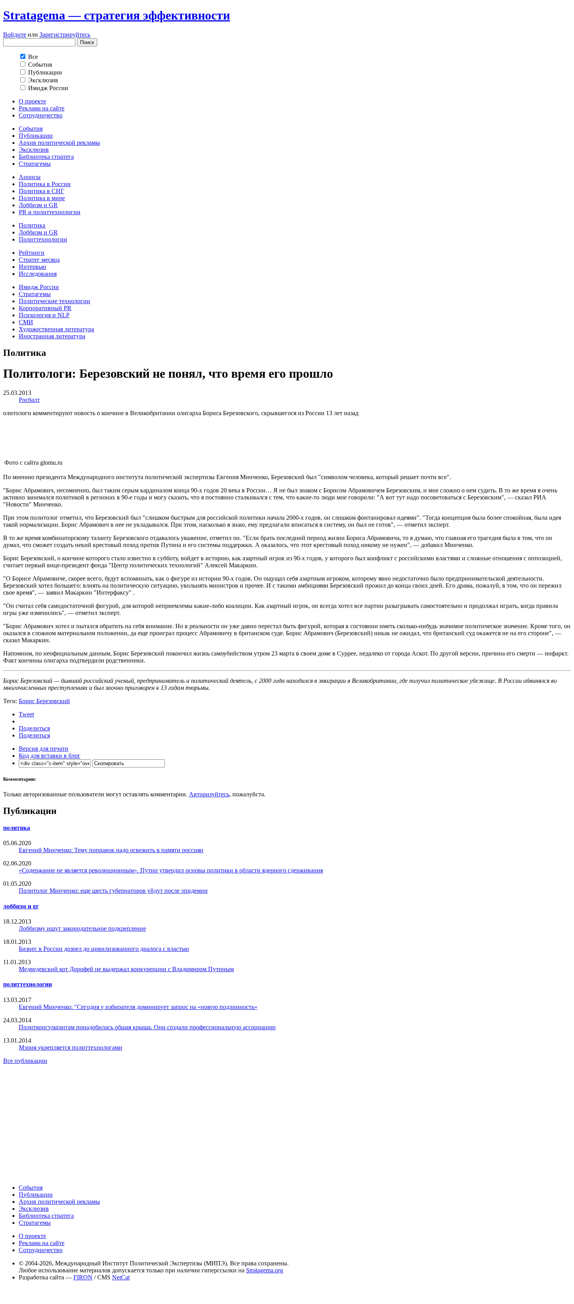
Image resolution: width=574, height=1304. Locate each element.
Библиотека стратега (46, 156)
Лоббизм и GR (38, 205)
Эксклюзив (34, 149)
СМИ (26, 322)
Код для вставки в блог (49, 755)
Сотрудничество (40, 115)
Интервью (32, 266)
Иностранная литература (52, 336)
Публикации (36, 135)
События (31, 128)
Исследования (38, 273)
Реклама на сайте (41, 108)
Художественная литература (56, 329)
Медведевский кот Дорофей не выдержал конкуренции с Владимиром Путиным (126, 969)
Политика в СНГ (41, 191)
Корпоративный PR (45, 308)
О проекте (32, 101)
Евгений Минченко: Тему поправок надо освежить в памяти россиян (111, 850)
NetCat (121, 1277)
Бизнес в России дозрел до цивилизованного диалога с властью (104, 948)
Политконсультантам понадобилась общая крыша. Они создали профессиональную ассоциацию (147, 1027)
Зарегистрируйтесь (64, 34)
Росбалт (29, 399)
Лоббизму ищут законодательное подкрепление (82, 928)
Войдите (14, 34)
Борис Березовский (44, 701)
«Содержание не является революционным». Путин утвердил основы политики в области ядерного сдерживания (171, 870)
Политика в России (45, 184)
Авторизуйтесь (209, 794)
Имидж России (39, 287)
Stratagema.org (264, 1270)
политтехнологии (27, 984)
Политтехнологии (43, 239)
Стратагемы (35, 163)
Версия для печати (43, 748)
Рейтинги (32, 252)
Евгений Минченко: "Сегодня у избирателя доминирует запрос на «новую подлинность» (138, 1007)
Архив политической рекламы (59, 142)
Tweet (26, 714)
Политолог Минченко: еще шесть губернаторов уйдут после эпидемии (113, 890)
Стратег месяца (39, 259)
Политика (32, 225)
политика (16, 827)
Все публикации (25, 1060)
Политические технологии (54, 301)
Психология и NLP (44, 315)
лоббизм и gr (21, 906)
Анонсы (30, 177)
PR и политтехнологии (49, 212)
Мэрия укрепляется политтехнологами (70, 1047)
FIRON (83, 1277)
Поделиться (34, 728)
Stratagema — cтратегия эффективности (116, 15)
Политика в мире (42, 198)
